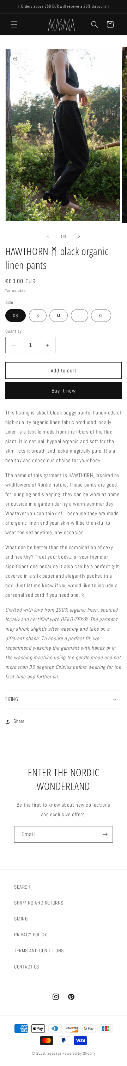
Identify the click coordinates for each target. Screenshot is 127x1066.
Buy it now (64, 390)
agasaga (54, 1053)
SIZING (21, 918)
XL (101, 315)
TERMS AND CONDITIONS (39, 950)
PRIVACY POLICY (30, 934)
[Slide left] (48, 236)
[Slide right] (79, 236)
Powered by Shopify (79, 1053)
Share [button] (19, 721)
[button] (14, 24)
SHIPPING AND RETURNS (39, 903)
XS (15, 315)
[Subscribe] (105, 834)
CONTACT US (26, 967)
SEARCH (22, 887)
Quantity (13, 331)
